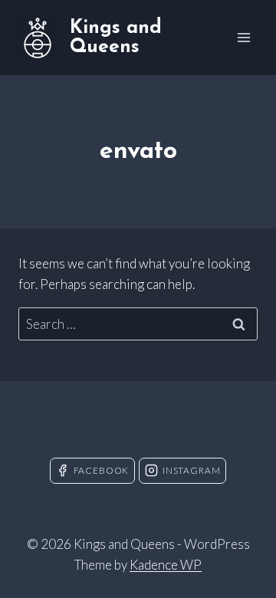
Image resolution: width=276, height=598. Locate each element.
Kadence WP (166, 565)
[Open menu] (243, 37)
